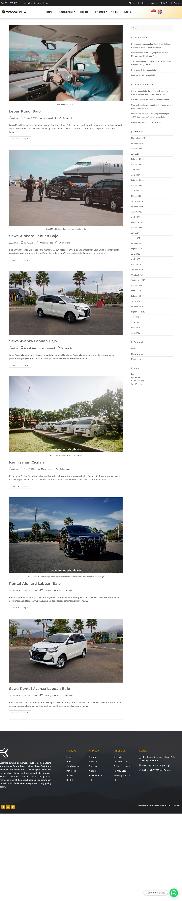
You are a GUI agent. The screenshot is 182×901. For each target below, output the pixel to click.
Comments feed (137, 381)
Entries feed (136, 377)
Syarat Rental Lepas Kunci (155, 94)
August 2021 (136, 227)
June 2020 (135, 254)
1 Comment (66, 118)
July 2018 (135, 317)
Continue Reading (21, 138)
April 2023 (135, 191)
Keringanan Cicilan (26, 462)
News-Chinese (137, 354)
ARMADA (94, 751)
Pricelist (83, 11)
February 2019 (137, 296)
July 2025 (135, 154)
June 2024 (135, 170)
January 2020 (137, 270)
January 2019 (137, 301)
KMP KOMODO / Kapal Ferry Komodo (153, 100)
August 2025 (136, 148)
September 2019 (138, 280)
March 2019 (136, 291)
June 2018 (135, 322)
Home (49, 11)
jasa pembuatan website (44, 808)
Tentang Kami (65, 11)
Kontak (128, 11)
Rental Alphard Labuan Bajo (35, 583)
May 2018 (135, 327)
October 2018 (137, 306)
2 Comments (67, 590)
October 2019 (137, 275)
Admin (15, 118)
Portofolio (99, 11)
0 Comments (64, 242)
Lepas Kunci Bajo (25, 111)
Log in (133, 374)
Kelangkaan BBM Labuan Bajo (143, 70)
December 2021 (138, 222)
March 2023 (136, 196)
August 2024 (136, 164)
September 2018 (138, 312)
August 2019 (136, 285)
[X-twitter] (8, 807)
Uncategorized (49, 118)
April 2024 (135, 175)
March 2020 (136, 264)
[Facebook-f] (3, 807)
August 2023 (136, 185)
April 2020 (135, 259)
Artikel (114, 11)
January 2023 (137, 201)
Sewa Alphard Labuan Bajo (33, 236)
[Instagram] (13, 807)
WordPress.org (137, 384)
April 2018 (135, 333)
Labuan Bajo (136, 122)
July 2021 (135, 233)
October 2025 (137, 143)
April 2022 (135, 217)
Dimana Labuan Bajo (156, 117)
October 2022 (137, 206)
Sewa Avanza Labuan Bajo (33, 341)
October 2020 (137, 243)
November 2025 (138, 138)
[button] (173, 892)
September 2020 (138, 248)
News (133, 348)
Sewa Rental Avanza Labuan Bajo (39, 689)
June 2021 (135, 238)
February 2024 (137, 180)
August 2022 (136, 212)
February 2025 (137, 159)
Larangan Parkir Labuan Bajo (143, 75)
